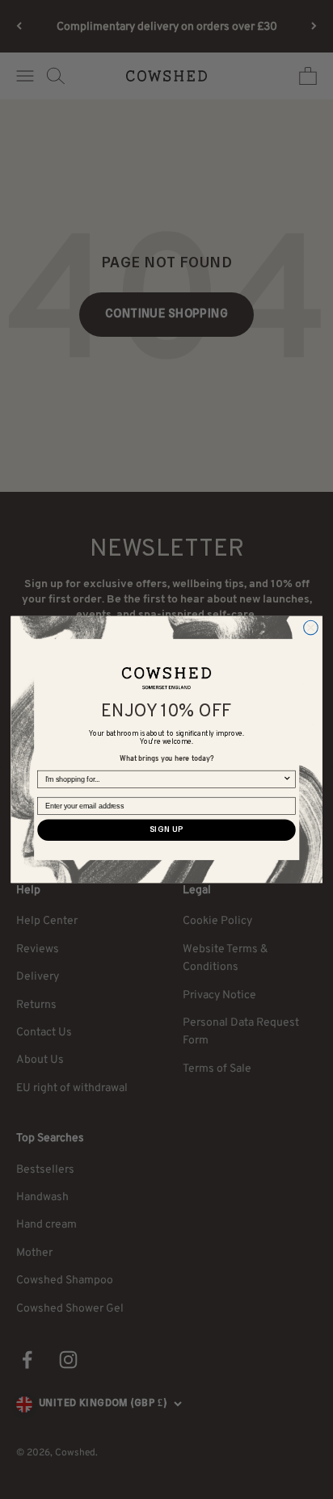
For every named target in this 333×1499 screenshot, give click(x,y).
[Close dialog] (311, 627)
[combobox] (164, 779)
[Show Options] (287, 779)
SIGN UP (166, 829)
